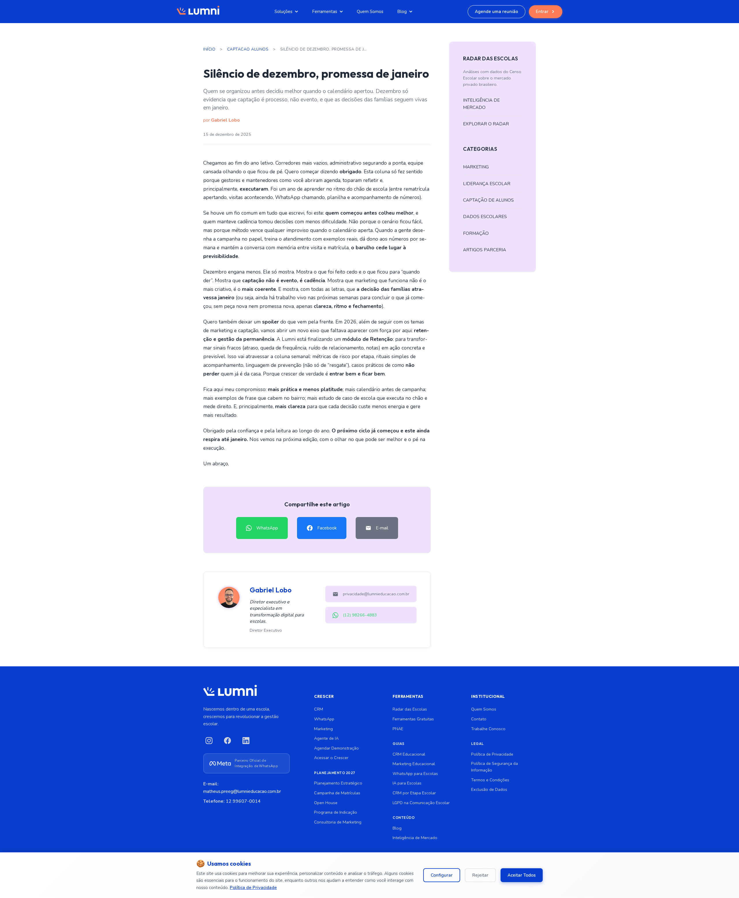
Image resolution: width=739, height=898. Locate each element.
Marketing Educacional (414, 764)
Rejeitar (480, 875)
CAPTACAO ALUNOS (248, 49)
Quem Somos (370, 11)
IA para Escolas (407, 783)
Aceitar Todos (521, 875)
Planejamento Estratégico (338, 783)
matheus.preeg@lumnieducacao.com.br (242, 791)
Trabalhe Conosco (488, 729)
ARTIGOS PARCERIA (484, 250)
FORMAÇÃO (476, 233)
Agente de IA (326, 738)
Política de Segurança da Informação (494, 767)
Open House (325, 803)
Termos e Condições (490, 780)
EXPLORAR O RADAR (486, 124)
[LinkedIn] (246, 740)
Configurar (442, 875)
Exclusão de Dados (489, 789)
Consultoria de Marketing (337, 822)
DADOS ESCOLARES (485, 217)
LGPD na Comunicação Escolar (421, 803)
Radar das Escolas (410, 709)
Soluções (283, 11)
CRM (318, 709)
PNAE (398, 729)
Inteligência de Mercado (415, 838)
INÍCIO (209, 49)
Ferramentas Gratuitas (413, 719)
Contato (478, 719)
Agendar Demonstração (336, 748)
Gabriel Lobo (225, 120)
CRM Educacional (409, 754)
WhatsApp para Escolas (415, 773)
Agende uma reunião (496, 11)
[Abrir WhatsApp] (724, 883)
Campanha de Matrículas (337, 793)
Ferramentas (324, 11)
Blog (402, 11)
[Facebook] (227, 740)
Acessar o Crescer (331, 758)
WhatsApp (324, 719)
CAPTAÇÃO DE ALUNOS (488, 200)
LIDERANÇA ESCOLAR (486, 184)
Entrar (542, 11)
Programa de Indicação (335, 812)
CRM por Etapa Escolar (414, 793)
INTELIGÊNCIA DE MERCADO (481, 103)
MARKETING (476, 167)
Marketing (323, 729)
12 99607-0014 (243, 801)
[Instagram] (209, 740)
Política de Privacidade (492, 754)
